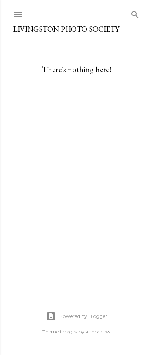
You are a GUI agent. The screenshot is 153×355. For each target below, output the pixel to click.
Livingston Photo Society (66, 29)
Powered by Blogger (83, 316)
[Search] (135, 13)
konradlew (98, 332)
